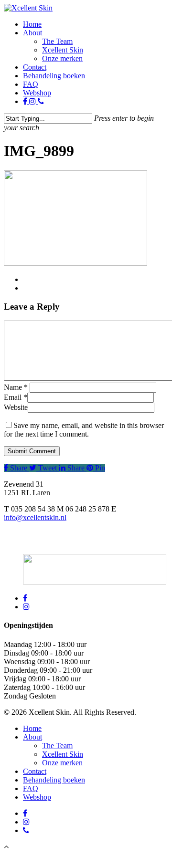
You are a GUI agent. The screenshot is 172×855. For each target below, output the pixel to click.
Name (16, 387)
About (32, 33)
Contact (34, 67)
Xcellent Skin (62, 50)
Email (15, 397)
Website (16, 407)
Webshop (37, 93)
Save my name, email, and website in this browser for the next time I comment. (84, 429)
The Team (57, 41)
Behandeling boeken (54, 76)
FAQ (30, 84)
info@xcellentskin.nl (35, 517)
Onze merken (62, 58)
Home (32, 24)
